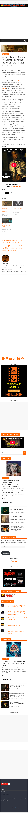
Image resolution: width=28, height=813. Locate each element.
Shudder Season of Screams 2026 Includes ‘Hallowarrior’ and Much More (17, 509)
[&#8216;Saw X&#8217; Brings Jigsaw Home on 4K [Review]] (7, 220)
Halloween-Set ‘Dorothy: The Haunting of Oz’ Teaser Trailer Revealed (16, 703)
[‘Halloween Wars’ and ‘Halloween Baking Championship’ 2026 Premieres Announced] (13, 461)
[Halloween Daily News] (14, 5)
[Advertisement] (14, 21)
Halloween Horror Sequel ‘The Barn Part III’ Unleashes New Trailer (13, 663)
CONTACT (3, 791)
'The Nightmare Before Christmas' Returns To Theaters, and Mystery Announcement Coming (16, 613)
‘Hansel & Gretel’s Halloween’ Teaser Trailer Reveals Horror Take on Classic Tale (16, 695)
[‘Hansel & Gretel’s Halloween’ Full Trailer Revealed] (5, 684)
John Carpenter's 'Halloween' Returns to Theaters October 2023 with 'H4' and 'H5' (17, 631)
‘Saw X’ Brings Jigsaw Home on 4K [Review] (6, 225)
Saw (3, 67)
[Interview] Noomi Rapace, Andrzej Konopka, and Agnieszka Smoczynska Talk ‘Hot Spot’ (17, 519)
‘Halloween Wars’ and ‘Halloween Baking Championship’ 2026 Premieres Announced (10, 483)
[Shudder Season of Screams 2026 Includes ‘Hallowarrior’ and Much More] (5, 507)
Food (4, 478)
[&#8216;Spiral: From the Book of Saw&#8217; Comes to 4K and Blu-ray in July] (7, 203)
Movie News (5, 54)
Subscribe (6, 553)
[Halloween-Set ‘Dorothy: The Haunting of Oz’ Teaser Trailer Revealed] (5, 701)
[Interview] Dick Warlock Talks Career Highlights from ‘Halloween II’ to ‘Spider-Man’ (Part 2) (13, 248)
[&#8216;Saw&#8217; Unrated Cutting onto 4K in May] (18, 203)
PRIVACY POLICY (5, 794)
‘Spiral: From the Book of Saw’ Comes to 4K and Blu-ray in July (6, 209)
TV (7, 478)
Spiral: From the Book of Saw (11, 67)
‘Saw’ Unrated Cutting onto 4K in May (17, 208)
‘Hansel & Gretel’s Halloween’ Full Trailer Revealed (16, 685)
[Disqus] (14, 296)
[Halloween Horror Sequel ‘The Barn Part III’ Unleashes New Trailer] (13, 642)
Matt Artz (14, 65)
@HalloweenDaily (16, 186)
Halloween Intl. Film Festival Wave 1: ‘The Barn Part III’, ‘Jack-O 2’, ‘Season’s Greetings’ (17, 528)
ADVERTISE (4, 789)
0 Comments (19, 65)
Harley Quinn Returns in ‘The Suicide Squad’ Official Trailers (12, 241)
